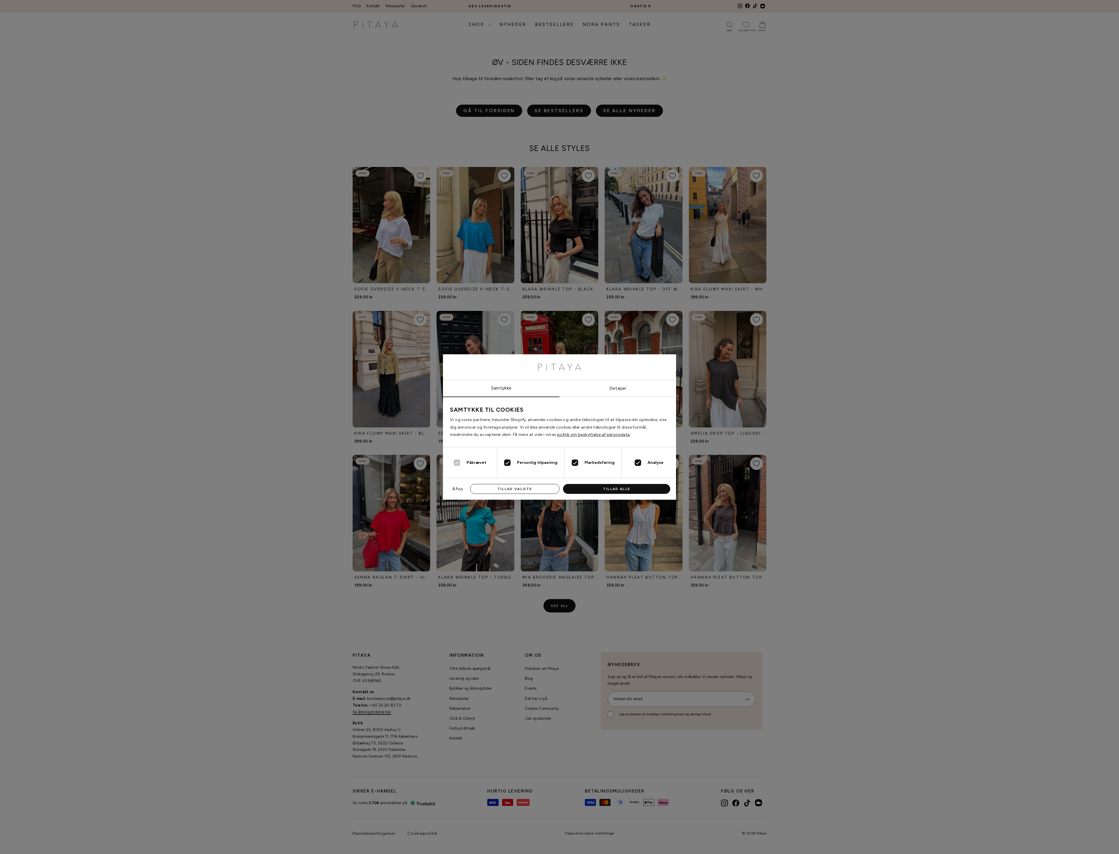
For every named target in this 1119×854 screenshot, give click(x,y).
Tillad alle (616, 489)
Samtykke (501, 388)
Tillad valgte (514, 489)
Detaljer (618, 388)
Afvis (457, 489)
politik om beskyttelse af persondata (593, 434)
